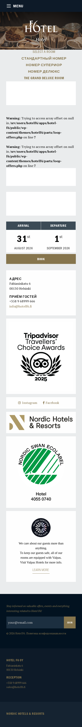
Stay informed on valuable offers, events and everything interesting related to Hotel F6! (37, 608)
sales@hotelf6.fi (15, 687)
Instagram (29, 403)
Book (41, 259)
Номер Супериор (44, 65)
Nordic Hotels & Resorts (25, 714)
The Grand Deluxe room (44, 78)
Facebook (52, 403)
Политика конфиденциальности (46, 633)
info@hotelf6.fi (20, 306)
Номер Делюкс (44, 71)
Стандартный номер (43, 58)
